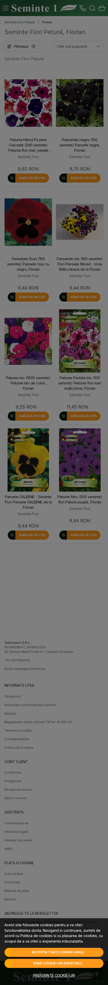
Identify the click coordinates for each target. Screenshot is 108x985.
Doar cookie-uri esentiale (57, 963)
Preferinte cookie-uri (54, 975)
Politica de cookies (36, 936)
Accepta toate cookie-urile (58, 952)
